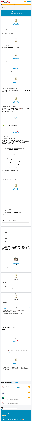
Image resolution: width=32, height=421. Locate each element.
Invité (29, 1)
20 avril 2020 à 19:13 (16, 263)
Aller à (2, 407)
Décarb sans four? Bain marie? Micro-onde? (12, 398)
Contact (21, 419)
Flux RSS (24, 419)
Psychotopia (12, 4)
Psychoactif (2, 405)
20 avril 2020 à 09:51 (16, 201)
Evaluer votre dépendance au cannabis (12, 402)
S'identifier (26, 4)
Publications (22, 4)
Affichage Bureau (3, 419)
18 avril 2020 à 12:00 (16, 82)
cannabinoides (20, 108)
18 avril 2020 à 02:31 (16, 44)
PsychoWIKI (8, 4)
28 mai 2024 (14, 399)
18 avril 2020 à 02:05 (16, 24)
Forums (4, 4)
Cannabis (5, 7)
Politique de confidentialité (15, 419)
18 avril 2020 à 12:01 (16, 102)
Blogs (6, 4)
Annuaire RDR (18, 4)
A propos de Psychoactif (8, 419)
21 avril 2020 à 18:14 (16, 363)
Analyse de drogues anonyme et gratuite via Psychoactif (8, 178)
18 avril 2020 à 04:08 (16, 68)
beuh (6, 246)
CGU (18, 419)
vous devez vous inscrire (14, 382)
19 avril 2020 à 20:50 (16, 189)
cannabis (16, 209)
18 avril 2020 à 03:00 (16, 58)
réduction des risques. (11, 413)
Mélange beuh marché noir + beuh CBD (12, 387)
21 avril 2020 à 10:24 (16, 341)
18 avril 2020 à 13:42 (16, 132)
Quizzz (15, 4)
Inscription (29, 4)
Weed (8, 350)
